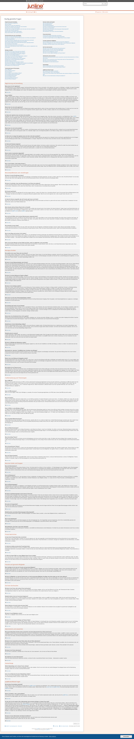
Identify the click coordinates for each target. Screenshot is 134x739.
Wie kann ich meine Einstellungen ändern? (13, 36)
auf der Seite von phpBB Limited (53, 687)
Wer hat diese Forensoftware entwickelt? (50, 71)
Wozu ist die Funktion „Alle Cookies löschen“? (13, 32)
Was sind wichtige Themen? (10, 76)
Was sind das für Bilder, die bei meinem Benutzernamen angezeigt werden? (19, 42)
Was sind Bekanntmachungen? (11, 75)
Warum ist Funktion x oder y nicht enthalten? (51, 72)
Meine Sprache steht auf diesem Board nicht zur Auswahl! (16, 41)
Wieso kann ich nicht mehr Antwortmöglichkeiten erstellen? (16, 56)
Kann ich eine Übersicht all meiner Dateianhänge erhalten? (54, 67)
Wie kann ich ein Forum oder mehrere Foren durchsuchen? (54, 48)
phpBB (38, 728)
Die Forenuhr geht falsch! (10, 39)
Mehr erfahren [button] (52, 736)
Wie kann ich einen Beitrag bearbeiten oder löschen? (15, 52)
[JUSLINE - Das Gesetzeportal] (35, 6)
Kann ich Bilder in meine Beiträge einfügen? (13, 73)
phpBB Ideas (65, 694)
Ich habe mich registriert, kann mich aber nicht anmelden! (16, 26)
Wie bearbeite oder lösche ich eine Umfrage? (13, 57)
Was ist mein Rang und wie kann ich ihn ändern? (14, 44)
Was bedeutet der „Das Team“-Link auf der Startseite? (53, 31)
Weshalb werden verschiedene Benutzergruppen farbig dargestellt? (56, 29)
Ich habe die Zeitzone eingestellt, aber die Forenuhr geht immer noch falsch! (19, 40)
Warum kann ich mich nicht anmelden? (12, 27)
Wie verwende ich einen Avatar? (11, 43)
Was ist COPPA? (8, 24)
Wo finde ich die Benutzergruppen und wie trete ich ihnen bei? (55, 26)
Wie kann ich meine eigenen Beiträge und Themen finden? (54, 53)
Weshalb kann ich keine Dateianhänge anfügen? (14, 59)
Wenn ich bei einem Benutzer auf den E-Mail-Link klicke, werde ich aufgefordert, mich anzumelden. (21, 47)
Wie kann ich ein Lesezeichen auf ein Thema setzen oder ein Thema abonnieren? (58, 59)
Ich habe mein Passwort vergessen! (12, 30)
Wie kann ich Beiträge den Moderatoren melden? (14, 61)
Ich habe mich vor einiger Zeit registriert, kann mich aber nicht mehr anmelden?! (20, 29)
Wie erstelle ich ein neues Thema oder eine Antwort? (15, 51)
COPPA (74, 116)
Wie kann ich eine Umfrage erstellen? (12, 54)
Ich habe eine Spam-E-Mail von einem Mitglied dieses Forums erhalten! (56, 37)
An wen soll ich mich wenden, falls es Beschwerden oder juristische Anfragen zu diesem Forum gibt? (61, 74)
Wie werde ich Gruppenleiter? (48, 27)
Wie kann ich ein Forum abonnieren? (50, 60)
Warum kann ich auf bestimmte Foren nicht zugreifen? (15, 58)
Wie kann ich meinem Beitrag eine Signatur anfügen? (15, 53)
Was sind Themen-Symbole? (10, 78)
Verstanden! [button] (126, 736)
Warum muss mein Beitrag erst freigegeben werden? (15, 64)
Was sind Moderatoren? (47, 24)
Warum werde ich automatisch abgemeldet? (13, 31)
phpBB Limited (15, 210)
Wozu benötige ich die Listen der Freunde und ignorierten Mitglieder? (56, 41)
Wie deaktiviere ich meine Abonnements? (51, 61)
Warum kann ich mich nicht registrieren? (12, 25)
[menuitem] (107, 1)
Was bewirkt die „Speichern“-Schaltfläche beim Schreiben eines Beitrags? (19, 63)
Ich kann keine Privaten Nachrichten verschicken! (52, 35)
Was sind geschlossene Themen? (11, 77)
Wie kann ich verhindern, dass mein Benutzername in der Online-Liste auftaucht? (20, 37)
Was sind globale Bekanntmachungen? (12, 74)
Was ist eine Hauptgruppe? (48, 30)
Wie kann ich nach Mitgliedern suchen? (50, 51)
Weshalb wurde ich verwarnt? (10, 60)
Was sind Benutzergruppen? (48, 25)
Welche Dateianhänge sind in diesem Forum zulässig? (53, 65)
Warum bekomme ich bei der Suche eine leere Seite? (53, 50)
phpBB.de (24, 210)
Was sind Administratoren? (48, 23)
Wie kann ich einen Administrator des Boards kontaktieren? (54, 75)
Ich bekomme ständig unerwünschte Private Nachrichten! (53, 36)
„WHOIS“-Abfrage (26, 704)
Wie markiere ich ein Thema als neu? (12, 65)
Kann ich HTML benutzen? (10, 70)
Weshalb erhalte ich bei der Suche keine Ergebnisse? (53, 49)
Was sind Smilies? (8, 71)
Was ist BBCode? (8, 69)
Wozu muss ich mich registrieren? (11, 23)
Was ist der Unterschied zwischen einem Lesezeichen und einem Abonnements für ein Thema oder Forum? (61, 58)
